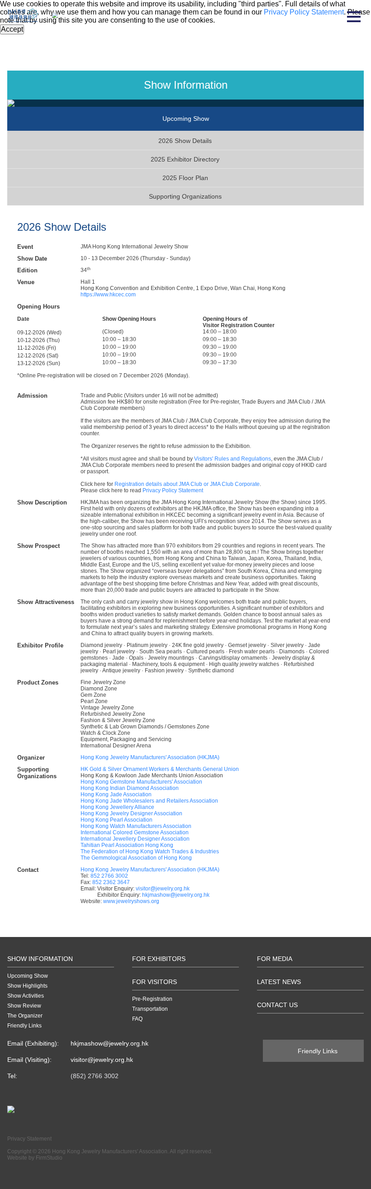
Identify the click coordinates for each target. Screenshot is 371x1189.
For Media (274, 958)
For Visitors (154, 981)
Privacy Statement (29, 1139)
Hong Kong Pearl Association (116, 820)
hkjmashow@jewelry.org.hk (175, 895)
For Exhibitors (159, 958)
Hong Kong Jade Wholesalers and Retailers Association (149, 801)
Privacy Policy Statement (173, 490)
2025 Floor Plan (185, 177)
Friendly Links (24, 1026)
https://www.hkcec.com (108, 294)
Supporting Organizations (185, 196)
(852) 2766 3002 (95, 1076)
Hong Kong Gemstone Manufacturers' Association (141, 782)
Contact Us (277, 1004)
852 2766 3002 (109, 876)
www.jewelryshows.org (131, 901)
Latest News (279, 981)
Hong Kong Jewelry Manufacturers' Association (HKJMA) (150, 757)
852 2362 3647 (111, 882)
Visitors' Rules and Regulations (232, 459)
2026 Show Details (185, 140)
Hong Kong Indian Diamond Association (130, 788)
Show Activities (25, 996)
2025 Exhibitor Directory (185, 159)
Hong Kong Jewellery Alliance (117, 807)
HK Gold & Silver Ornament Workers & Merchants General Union (160, 769)
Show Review (24, 1006)
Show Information (40, 958)
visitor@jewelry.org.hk (163, 888)
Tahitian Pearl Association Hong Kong (127, 845)
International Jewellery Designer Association (135, 839)
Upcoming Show (27, 976)
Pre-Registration (152, 999)
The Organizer (25, 1016)
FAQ (137, 1019)
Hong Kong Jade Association (116, 794)
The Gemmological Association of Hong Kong (136, 858)
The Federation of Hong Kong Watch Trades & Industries (150, 851)
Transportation (150, 1009)
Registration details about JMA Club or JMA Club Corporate (187, 484)
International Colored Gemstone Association (135, 832)
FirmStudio (49, 1158)
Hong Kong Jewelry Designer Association (131, 813)
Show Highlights (27, 986)
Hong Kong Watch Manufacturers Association (136, 826)
